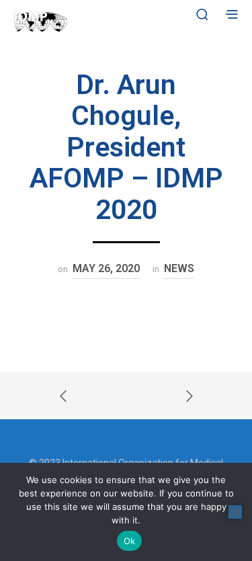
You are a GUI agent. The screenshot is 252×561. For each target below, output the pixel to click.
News (179, 268)
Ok (130, 540)
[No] (235, 512)
